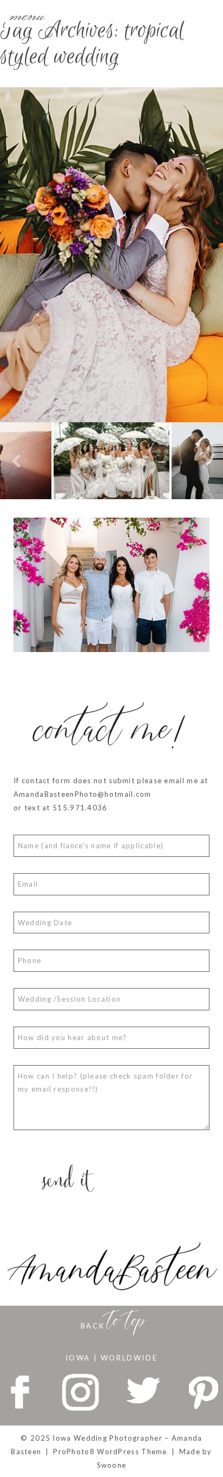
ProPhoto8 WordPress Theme (110, 1451)
